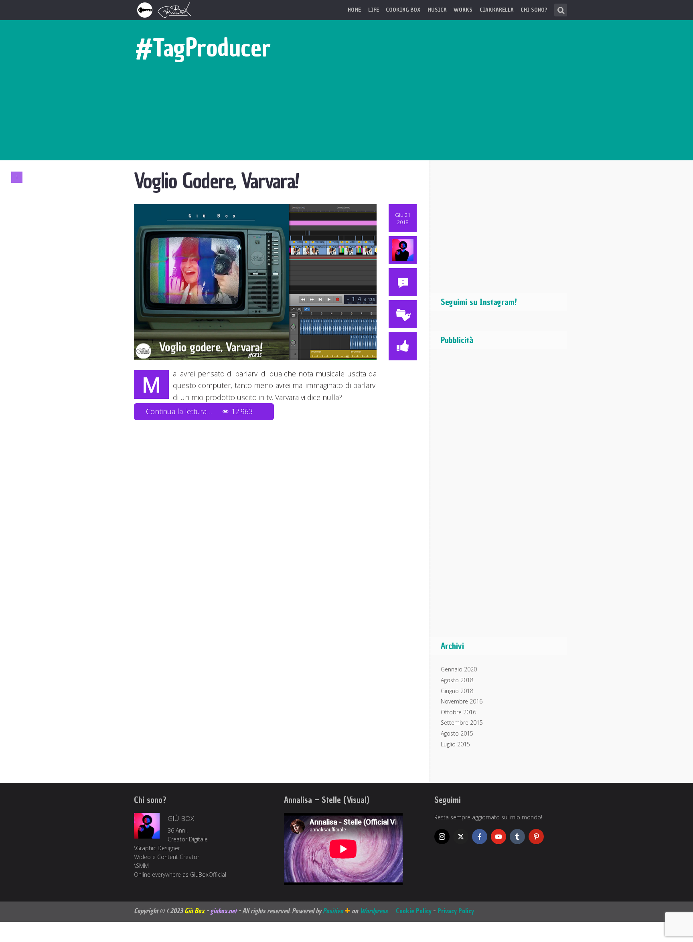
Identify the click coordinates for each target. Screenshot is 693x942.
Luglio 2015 (455, 744)
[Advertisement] (501, 497)
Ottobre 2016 (458, 712)
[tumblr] (517, 836)
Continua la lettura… (199, 411)
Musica (437, 10)
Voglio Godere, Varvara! (216, 181)
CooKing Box (403, 10)
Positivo (334, 910)
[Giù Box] (165, 9)
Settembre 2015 (462, 722)
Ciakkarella (497, 10)
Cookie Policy (414, 910)
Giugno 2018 (457, 691)
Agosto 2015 (457, 733)
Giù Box (181, 818)
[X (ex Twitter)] (460, 836)
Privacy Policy (456, 910)
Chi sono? (534, 10)
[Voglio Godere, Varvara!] (255, 281)
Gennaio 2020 (459, 669)
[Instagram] (442, 836)
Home (354, 10)
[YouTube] (498, 836)
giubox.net (223, 910)
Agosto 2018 (457, 680)
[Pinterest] (536, 836)
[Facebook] (479, 836)
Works (463, 10)
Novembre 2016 (461, 701)
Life (373, 10)
